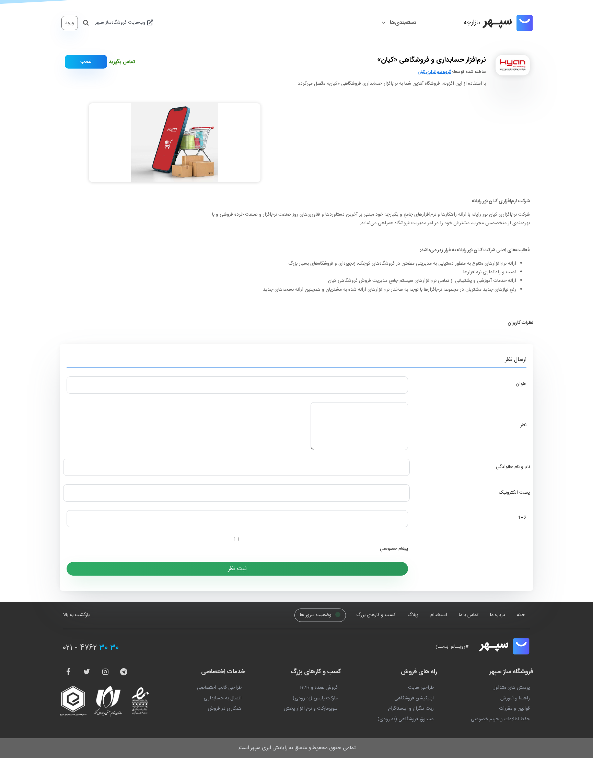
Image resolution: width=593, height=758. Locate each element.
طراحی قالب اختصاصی (219, 688)
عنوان (521, 384)
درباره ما (497, 615)
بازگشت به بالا (76, 615)
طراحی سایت (421, 688)
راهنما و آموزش (515, 698)
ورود (69, 23)
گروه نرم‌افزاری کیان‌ (434, 72)
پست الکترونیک (514, 493)
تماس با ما (468, 615)
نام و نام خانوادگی (513, 467)
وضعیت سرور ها (316, 615)
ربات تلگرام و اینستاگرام (411, 709)
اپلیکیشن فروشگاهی (414, 698)
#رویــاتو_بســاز (452, 646)
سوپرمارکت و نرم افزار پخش (311, 709)
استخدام (438, 615)
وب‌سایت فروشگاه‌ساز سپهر (121, 23)
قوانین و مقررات (514, 709)
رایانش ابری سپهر (269, 748)
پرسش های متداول (511, 688)
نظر (523, 425)
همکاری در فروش (225, 709)
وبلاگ (413, 615)
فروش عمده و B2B (319, 688)
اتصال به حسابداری (223, 698)
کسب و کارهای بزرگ (376, 615)
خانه (521, 615)
